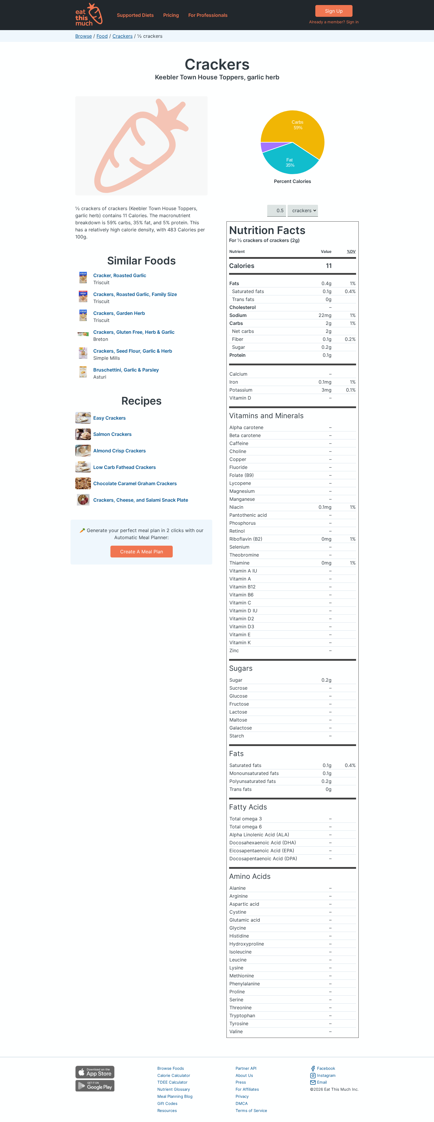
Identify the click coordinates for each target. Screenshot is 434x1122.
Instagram (326, 1075)
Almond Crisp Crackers (119, 451)
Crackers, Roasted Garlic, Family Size (135, 294)
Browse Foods (170, 1068)
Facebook (326, 1068)
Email (322, 1082)
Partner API (246, 1068)
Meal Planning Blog (174, 1096)
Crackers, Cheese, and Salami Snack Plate (140, 500)
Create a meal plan (141, 552)
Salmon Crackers (112, 434)
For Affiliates (247, 1089)
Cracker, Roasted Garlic (119, 275)
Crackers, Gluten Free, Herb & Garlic (133, 332)
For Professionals (208, 15)
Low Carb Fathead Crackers (124, 467)
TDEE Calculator (172, 1082)
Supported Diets (135, 15)
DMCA (242, 1103)
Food (102, 36)
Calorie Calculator (173, 1075)
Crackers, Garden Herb (119, 313)
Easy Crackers (109, 418)
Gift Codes (167, 1103)
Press (241, 1082)
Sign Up (334, 11)
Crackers (122, 36)
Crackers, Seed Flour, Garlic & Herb (132, 351)
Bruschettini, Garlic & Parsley (126, 370)
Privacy (242, 1096)
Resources (167, 1110)
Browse (83, 36)
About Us (244, 1075)
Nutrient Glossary (173, 1089)
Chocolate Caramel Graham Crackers (135, 483)
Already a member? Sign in (334, 21)
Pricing (171, 15)
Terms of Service (251, 1110)
